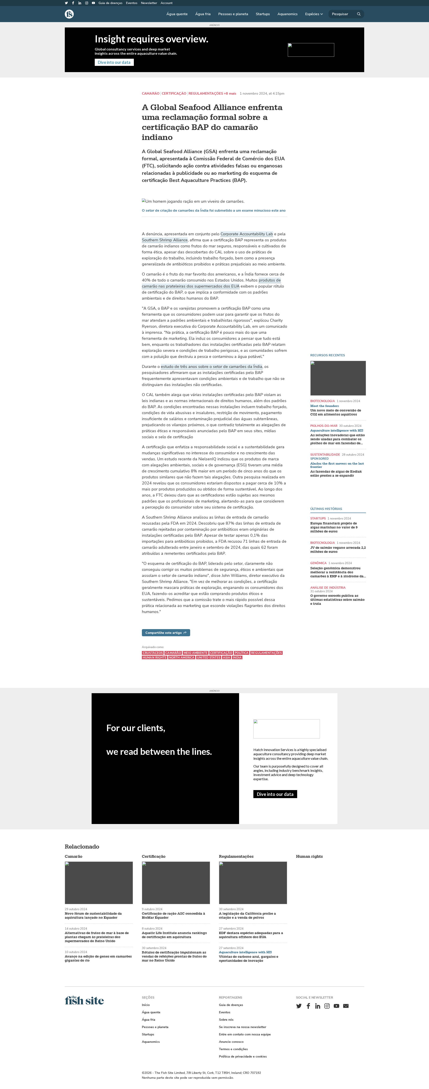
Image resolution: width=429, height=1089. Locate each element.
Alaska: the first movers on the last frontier (337, 465)
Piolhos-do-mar (323, 426)
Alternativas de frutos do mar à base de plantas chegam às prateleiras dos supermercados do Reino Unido (97, 937)
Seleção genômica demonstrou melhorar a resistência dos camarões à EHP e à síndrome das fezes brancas (337, 572)
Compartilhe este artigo (163, 633)
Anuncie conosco (231, 1042)
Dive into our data (275, 794)
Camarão (151, 94)
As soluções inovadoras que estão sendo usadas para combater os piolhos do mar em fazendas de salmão (337, 439)
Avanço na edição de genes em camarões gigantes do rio (98, 959)
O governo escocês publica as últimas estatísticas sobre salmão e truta (337, 600)
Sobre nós (226, 1020)
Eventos (131, 3)
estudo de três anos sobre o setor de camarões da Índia (211, 366)
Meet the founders (324, 406)
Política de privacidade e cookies (243, 1056)
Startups (263, 14)
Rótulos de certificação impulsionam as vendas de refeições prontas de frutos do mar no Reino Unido (174, 957)
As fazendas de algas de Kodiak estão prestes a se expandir (336, 474)
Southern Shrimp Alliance (165, 240)
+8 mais (230, 94)
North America (182, 657)
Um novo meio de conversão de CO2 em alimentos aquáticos (335, 413)
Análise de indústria (328, 588)
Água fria (203, 14)
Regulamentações (206, 94)
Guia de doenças (110, 3)
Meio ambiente (196, 653)
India (237, 657)
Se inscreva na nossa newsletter (242, 1027)
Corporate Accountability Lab (247, 234)
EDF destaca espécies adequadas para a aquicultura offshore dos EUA (251, 935)
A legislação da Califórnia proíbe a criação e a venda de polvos (247, 916)
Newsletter (149, 3)
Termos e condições (233, 1049)
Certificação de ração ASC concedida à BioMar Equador (173, 916)
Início (146, 1005)
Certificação (174, 94)
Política (241, 653)
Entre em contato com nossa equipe (245, 1034)
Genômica (318, 563)
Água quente (177, 14)
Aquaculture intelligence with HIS (336, 430)
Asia (226, 657)
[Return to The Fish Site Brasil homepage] (84, 1003)
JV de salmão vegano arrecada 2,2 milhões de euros (338, 550)
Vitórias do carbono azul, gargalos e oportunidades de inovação (248, 959)
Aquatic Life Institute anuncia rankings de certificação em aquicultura (174, 935)
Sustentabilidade (325, 455)
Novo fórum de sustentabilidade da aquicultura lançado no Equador (93, 916)
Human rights (154, 657)
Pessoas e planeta (233, 14)
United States (208, 657)
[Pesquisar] (346, 14)
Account (166, 3)
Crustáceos (153, 653)
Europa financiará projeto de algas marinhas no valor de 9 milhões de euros (334, 528)
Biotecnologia (322, 401)
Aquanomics (288, 14)
